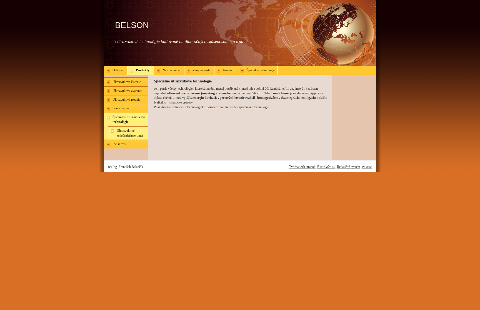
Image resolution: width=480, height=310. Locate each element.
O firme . (118, 70)
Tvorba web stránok (302, 167)
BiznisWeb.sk (326, 167)
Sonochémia (120, 108)
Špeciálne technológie (260, 70)
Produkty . (143, 70)
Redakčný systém (348, 167)
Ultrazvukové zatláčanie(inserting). (130, 133)
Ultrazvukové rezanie (126, 100)
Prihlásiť (367, 166)
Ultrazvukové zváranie (127, 91)
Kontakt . (229, 70)
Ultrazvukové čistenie (126, 82)
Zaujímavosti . (202, 70)
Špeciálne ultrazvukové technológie (128, 119)
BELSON (132, 25)
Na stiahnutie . (171, 70)
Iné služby (119, 144)
